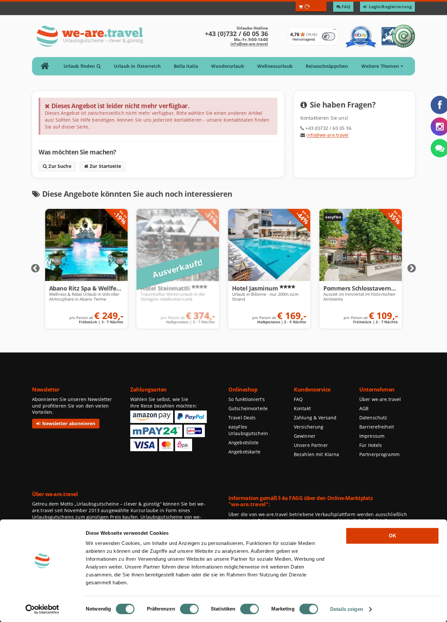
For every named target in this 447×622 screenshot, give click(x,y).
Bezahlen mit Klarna (316, 454)
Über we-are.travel (380, 399)
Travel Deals (242, 417)
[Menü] (334, 31)
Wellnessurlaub (275, 66)
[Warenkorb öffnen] (311, 6)
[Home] (47, 66)
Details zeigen (346, 609)
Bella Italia (186, 66)
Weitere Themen (381, 66)
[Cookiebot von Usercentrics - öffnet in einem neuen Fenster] (42, 609)
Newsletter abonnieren (68, 423)
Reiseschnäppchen (327, 66)
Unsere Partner (311, 445)
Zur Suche (59, 166)
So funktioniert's (246, 399)
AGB (363, 408)
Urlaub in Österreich (137, 66)
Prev (35, 268)
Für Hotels (370, 445)
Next (412, 268)
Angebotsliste (243, 442)
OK (392, 535)
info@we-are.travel (249, 44)
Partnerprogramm (379, 454)
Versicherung (308, 427)
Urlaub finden (80, 66)
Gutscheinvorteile (248, 408)
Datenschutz (373, 417)
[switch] (189, 609)
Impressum (371, 436)
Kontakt (302, 408)
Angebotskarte (244, 452)
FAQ (298, 399)
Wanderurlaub (227, 66)
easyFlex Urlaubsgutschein (248, 430)
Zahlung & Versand (315, 417)
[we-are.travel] (89, 36)
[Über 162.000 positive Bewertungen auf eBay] (360, 36)
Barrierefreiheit (376, 427)
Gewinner (304, 436)
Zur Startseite (104, 166)
